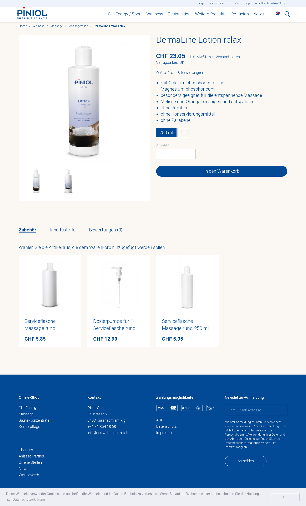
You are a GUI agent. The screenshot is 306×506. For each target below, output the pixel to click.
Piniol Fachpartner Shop (270, 3)
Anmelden (246, 461)
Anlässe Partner (31, 456)
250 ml (166, 132)
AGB (159, 420)
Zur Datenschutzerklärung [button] (26, 499)
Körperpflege (29, 426)
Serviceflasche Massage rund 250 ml (185, 324)
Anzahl (161, 145)
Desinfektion (179, 13)
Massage (26, 414)
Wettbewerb (29, 475)
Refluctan (240, 13)
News (258, 13)
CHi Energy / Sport (125, 13)
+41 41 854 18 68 (101, 426)
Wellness (154, 13)
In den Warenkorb (221, 171)
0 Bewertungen (190, 72)
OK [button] (285, 497)
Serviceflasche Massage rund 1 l (43, 324)
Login (201, 3)
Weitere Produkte (211, 13)
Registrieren (217, 3)
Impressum (165, 432)
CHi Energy (28, 408)
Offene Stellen (30, 462)
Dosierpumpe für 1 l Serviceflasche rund (114, 324)
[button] (287, 15)
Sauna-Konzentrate (34, 420)
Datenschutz (166, 426)
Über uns (26, 450)
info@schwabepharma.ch (107, 433)
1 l (183, 132)
